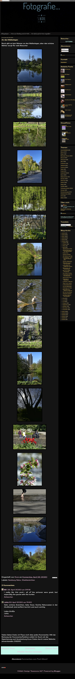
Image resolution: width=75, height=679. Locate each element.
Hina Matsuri (68, 79)
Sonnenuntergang (65, 192)
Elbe (62, 161)
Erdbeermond (68, 84)
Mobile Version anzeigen (29, 652)
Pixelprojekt (64, 138)
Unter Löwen (68, 109)
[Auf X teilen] (54, 577)
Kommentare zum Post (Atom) (34, 659)
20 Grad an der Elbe (67, 256)
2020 (64, 241)
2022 (63, 313)
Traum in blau (68, 126)
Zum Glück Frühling (67, 273)
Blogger (57, 671)
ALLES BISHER (64, 150)
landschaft (63, 172)
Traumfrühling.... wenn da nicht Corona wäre (67, 258)
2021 (63, 311)
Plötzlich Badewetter (67, 261)
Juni (64, 299)
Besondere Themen (65, 155)
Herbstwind (68, 132)
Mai (64, 298)
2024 (63, 316)
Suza (65, 205)
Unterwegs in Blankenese (66, 279)
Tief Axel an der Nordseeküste (68, 116)
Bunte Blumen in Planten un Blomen (67, 290)
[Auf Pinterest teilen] (56, 577)
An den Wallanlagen (67, 286)
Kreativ (62, 171)
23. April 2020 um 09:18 (18, 590)
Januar (64, 242)
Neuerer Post (8, 648)
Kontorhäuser (68, 94)
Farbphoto (64, 125)
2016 (63, 234)
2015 (63, 233)
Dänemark (63, 159)
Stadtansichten (28, 580)
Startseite (30, 648)
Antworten (8, 597)
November (65, 307)
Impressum (64, 62)
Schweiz (62, 190)
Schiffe (62, 186)
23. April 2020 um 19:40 (20, 602)
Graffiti (67, 139)
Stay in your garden (67, 283)
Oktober (65, 306)
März (64, 245)
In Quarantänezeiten (67, 284)
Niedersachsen (64, 176)
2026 (63, 319)
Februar (65, 244)
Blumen (62, 157)
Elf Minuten (67, 69)
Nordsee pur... (68, 89)
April (64, 247)
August (65, 303)
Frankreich (63, 163)
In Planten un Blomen (67, 281)
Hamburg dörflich (67, 254)
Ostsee (62, 182)
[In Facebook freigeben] (55, 577)
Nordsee (63, 178)
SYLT (62, 195)
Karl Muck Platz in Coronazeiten (67, 296)
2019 (63, 239)
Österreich (63, 180)
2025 (63, 317)
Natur (18, 580)
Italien (62, 169)
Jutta (6, 602)
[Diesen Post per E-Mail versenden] (52, 577)
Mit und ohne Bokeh (67, 292)
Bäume (62, 152)
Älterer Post (51, 648)
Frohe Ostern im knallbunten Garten (67, 266)
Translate (70, 226)
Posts (63, 49)
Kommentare (65, 51)
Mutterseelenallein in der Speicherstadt (67, 251)
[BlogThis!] (53, 577)
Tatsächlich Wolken (67, 293)
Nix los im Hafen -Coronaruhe (67, 271)
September (65, 304)
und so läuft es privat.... (68, 105)
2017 (63, 236)
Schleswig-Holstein (65, 188)
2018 (63, 237)
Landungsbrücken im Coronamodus (67, 275)
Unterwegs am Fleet (67, 287)
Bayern (62, 153)
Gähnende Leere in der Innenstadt (67, 263)
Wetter (62, 197)
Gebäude (63, 165)
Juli (64, 301)
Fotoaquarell (65, 132)
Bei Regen (67, 74)
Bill (5, 590)
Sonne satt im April (67, 277)
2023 (63, 314)
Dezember (65, 309)
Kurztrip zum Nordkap (70, 99)
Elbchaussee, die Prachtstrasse (66, 269)
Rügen (62, 184)
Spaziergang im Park (67, 248)
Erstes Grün (65, 252)
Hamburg (12, 580)
